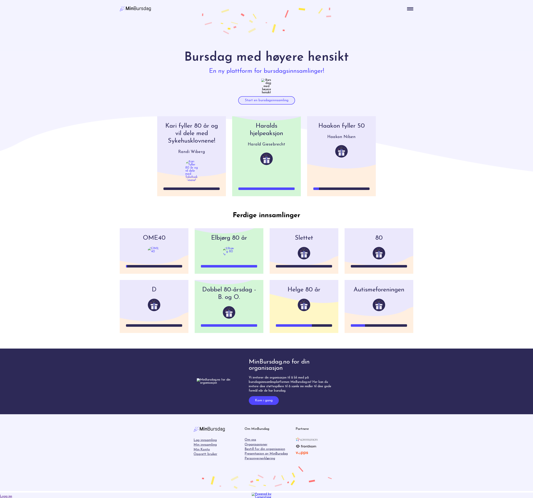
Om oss (250, 439)
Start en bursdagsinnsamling (266, 100)
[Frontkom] (306, 446)
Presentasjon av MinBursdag (266, 453)
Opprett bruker (205, 454)
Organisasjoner (256, 444)
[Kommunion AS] (307, 439)
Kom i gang (264, 400)
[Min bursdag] (135, 8)
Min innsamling (205, 444)
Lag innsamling (205, 440)
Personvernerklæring (260, 458)
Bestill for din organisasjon (265, 449)
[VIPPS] (302, 453)
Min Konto (202, 449)
